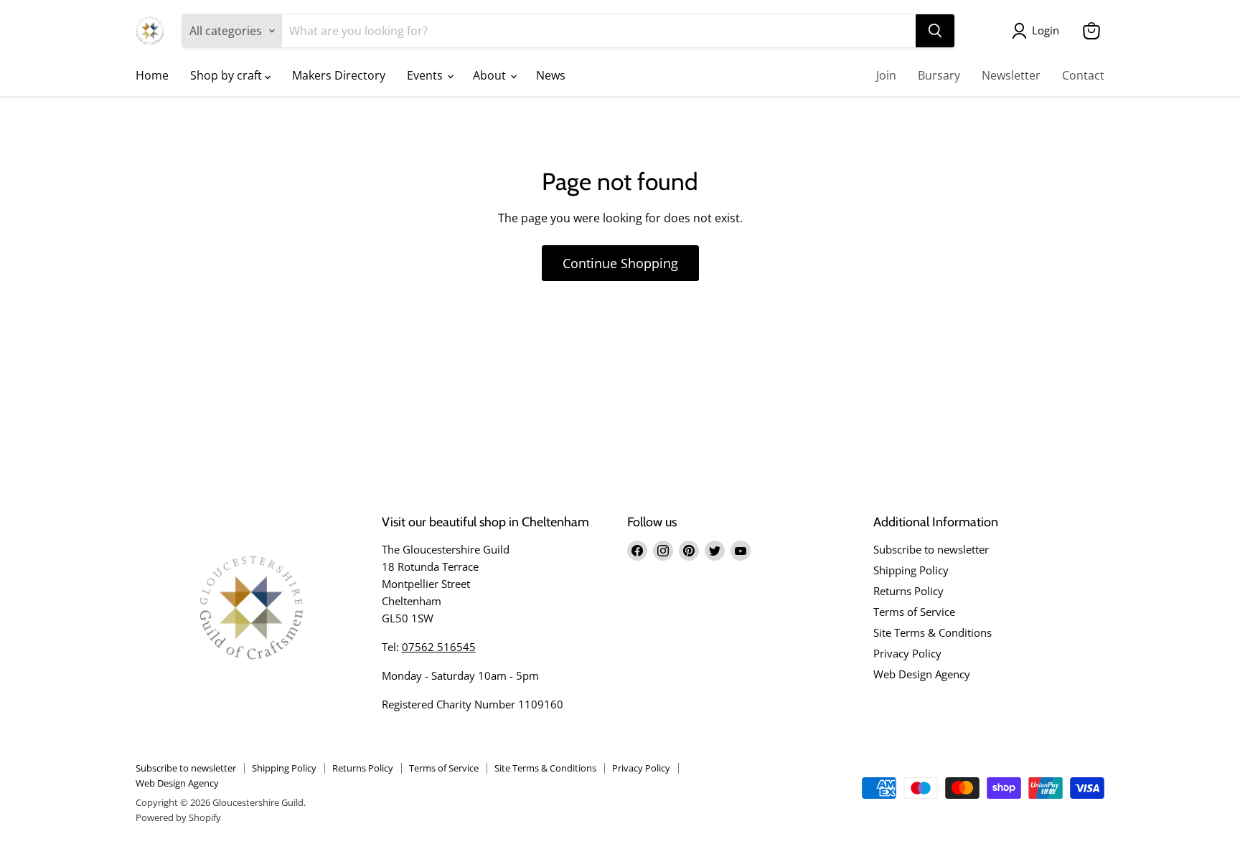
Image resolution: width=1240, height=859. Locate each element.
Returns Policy (908, 591)
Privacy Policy (907, 653)
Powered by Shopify (178, 817)
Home (152, 75)
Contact (1083, 75)
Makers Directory (338, 75)
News (550, 75)
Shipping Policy (911, 570)
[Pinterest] (689, 551)
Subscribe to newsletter (931, 549)
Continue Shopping (620, 263)
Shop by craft (227, 75)
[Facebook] (637, 551)
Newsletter (1011, 75)
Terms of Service (914, 611)
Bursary (939, 75)
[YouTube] (741, 551)
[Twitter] (715, 551)
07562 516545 (439, 647)
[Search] (935, 30)
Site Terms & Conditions (932, 632)
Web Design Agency (921, 674)
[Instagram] (663, 551)
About (491, 75)
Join (886, 75)
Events (426, 75)
